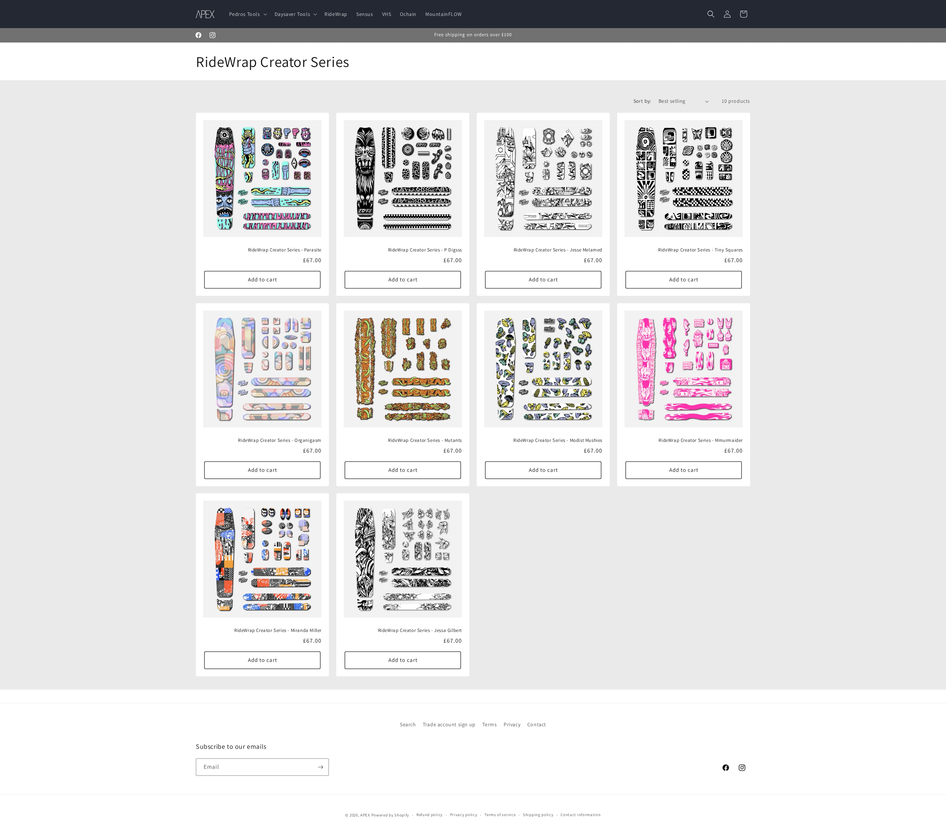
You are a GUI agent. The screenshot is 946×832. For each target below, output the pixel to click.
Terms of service (499, 814)
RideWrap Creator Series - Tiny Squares (700, 250)
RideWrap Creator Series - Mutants (425, 440)
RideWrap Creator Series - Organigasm (279, 440)
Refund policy (429, 814)
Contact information (580, 814)
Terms (489, 724)
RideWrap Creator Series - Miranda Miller (277, 630)
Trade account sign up (449, 724)
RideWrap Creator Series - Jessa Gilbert (420, 630)
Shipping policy (538, 814)
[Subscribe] (320, 767)
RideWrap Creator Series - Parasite (284, 250)
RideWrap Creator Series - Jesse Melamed (558, 250)
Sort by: (642, 101)
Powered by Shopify (390, 815)
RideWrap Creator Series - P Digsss (425, 250)
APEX (365, 815)
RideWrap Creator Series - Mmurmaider (701, 440)
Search (408, 724)
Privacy (512, 724)
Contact (536, 724)
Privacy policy (463, 814)
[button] (247, 14)
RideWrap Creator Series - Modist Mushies (557, 440)
